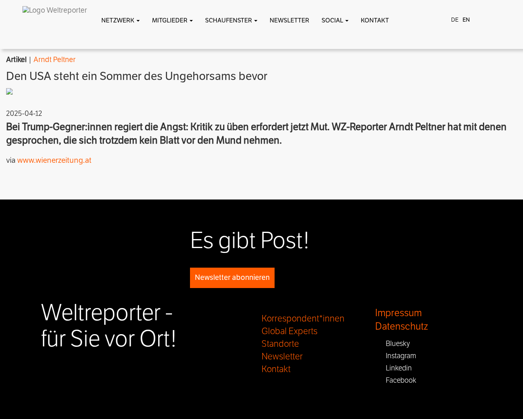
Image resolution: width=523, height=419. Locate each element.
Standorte (280, 344)
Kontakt (375, 20)
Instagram (398, 355)
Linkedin (396, 368)
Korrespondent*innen (303, 318)
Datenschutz (401, 327)
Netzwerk (118, 20)
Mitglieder (170, 20)
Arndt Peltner (55, 59)
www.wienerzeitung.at (54, 160)
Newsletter (289, 20)
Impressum (398, 313)
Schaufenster (229, 20)
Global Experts (289, 331)
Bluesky (395, 343)
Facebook (398, 380)
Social (333, 20)
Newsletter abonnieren (232, 277)
